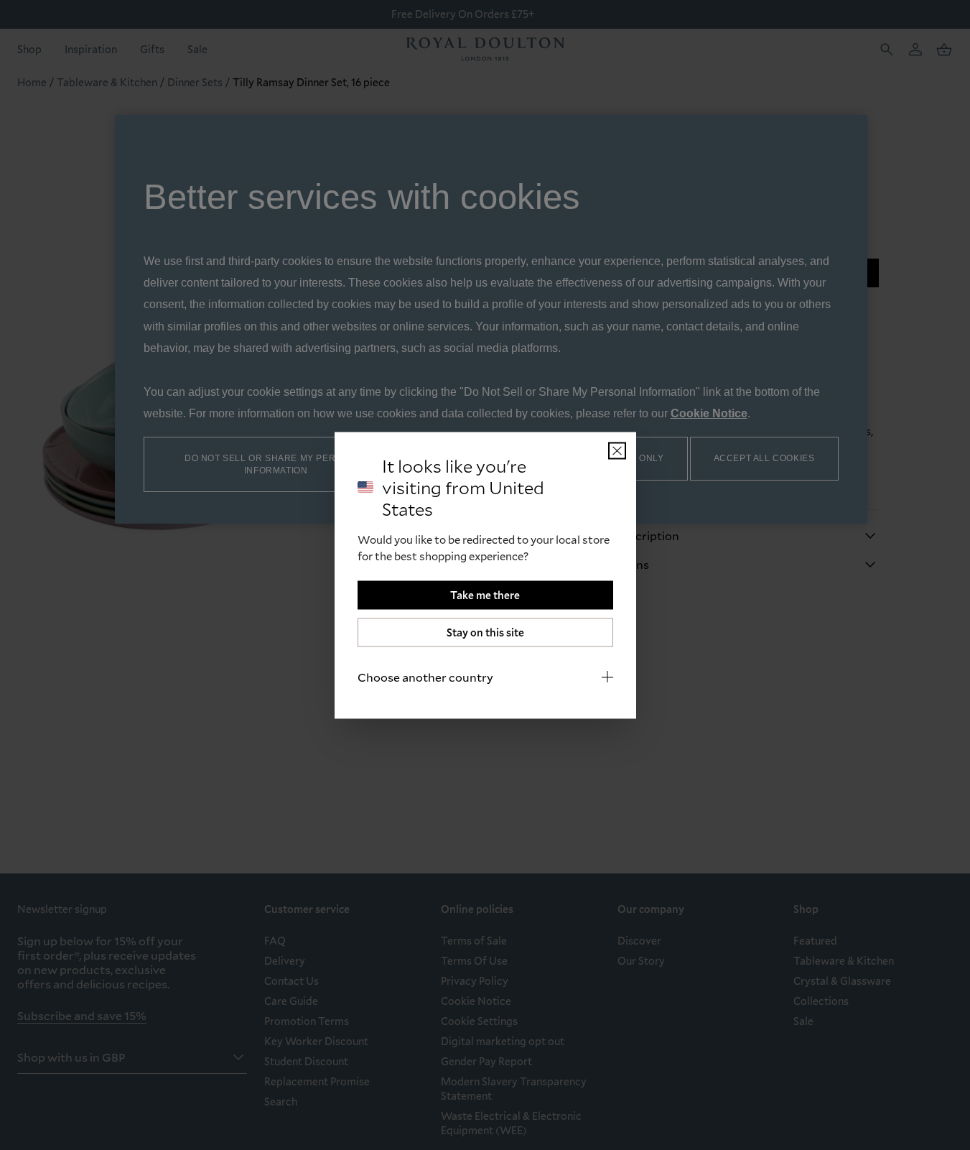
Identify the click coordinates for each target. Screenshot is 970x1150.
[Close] (617, 450)
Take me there (485, 594)
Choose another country (425, 676)
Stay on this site (485, 632)
